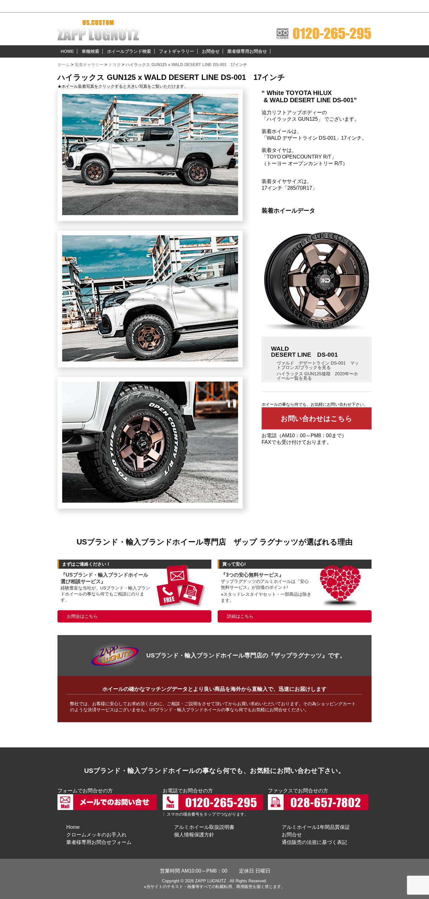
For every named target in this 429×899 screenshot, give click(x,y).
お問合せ (211, 51)
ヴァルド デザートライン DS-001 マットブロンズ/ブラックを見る (318, 365)
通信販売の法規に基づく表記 (314, 842)
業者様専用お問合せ (247, 51)
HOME (67, 51)
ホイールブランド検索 (129, 51)
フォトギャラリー (176, 51)
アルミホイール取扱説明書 (204, 827)
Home (73, 827)
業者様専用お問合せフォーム (99, 842)
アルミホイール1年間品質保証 (316, 827)
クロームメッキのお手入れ (96, 834)
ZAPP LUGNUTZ (210, 881)
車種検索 (90, 51)
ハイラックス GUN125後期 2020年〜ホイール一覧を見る (317, 376)
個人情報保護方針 (194, 834)
